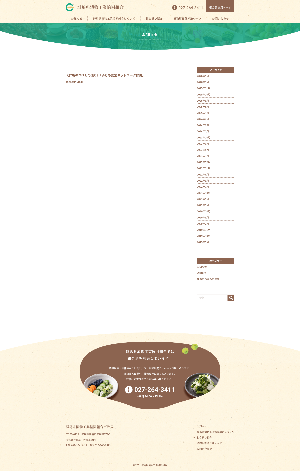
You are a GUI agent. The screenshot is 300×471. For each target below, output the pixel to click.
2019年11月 (203, 230)
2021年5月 (203, 199)
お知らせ (76, 18)
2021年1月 (203, 205)
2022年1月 (203, 186)
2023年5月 (203, 150)
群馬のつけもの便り (208, 279)
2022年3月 (203, 180)
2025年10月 (203, 94)
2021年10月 (203, 193)
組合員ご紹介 (154, 18)
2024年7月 (203, 119)
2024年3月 (203, 125)
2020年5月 (203, 217)
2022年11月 (203, 168)
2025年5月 (203, 106)
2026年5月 (203, 76)
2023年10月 (203, 137)
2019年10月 (203, 236)
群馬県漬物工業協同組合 (100, 7)
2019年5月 (203, 242)
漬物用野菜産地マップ (187, 18)
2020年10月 (203, 211)
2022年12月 (203, 162)
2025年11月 (203, 88)
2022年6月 (203, 174)
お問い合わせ (220, 18)
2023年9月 (203, 143)
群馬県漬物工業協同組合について (114, 18)
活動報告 (202, 273)
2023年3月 (203, 156)
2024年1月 (203, 131)
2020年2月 (203, 223)
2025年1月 (203, 113)
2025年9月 (203, 100)
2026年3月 (203, 82)
